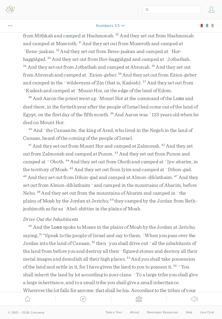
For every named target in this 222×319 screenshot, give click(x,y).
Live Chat (207, 312)
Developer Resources (162, 312)
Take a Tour (113, 312)
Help (189, 312)
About (134, 312)
